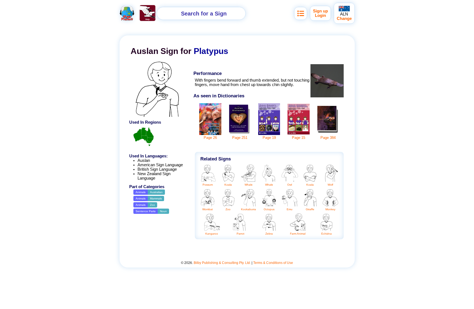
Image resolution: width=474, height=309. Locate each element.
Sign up (320, 11)
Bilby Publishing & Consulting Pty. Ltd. (222, 263)
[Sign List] (300, 13)
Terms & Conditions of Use (273, 263)
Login (320, 15)
